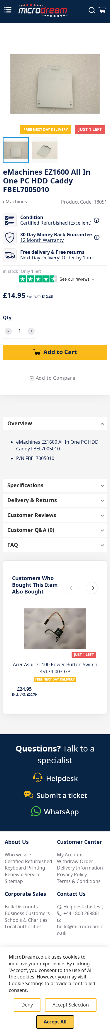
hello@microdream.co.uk (80, 930)
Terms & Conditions (79, 881)
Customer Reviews (31, 515)
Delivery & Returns (32, 500)
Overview (19, 423)
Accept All (55, 1021)
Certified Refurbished (28, 861)
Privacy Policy (72, 874)
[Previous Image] (9, 72)
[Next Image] (101, 72)
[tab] (55, 423)
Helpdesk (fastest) (83, 906)
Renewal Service (22, 874)
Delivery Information (80, 868)
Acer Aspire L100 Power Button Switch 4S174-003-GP (55, 668)
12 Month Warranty (42, 240)
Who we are (18, 854)
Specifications (25, 485)
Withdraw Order (75, 861)
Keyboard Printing (25, 868)
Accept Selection (71, 1005)
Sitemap (14, 881)
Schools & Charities (26, 920)
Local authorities (23, 926)
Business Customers (27, 913)
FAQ (12, 545)
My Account (70, 854)
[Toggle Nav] (7, 9)
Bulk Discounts (21, 906)
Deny (27, 1005)
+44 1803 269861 (81, 913)
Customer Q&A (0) (30, 530)
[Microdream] (42, 10)
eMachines (15, 202)
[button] (16, 150)
